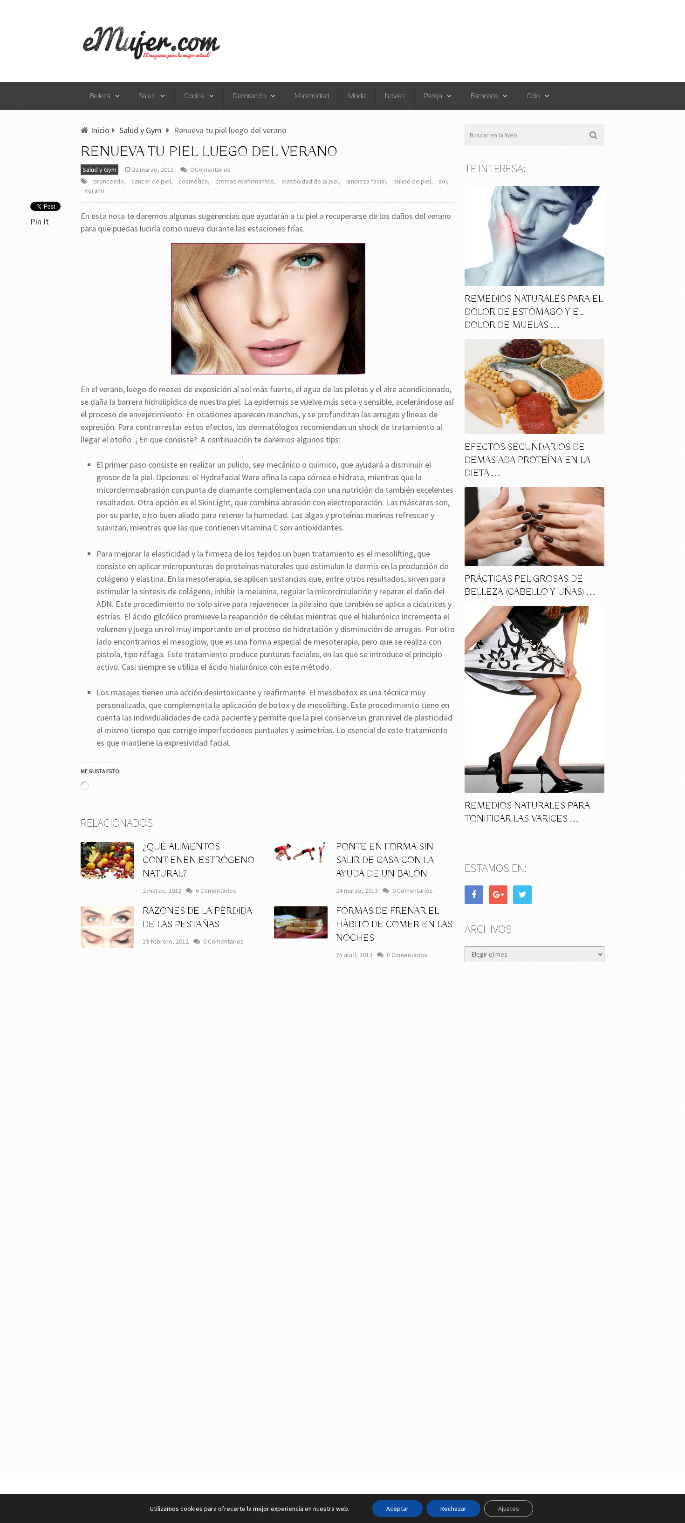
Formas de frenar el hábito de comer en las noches (394, 924)
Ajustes (508, 1508)
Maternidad (312, 96)
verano (94, 190)
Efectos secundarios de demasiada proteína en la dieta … (527, 460)
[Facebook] (474, 894)
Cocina (194, 96)
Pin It (39, 221)
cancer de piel (151, 181)
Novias (395, 96)
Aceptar (397, 1508)
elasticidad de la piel (310, 181)
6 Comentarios (216, 890)
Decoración (249, 96)
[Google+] (498, 894)
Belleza (100, 96)
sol (442, 181)
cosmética (193, 181)
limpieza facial (366, 181)
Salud (147, 96)
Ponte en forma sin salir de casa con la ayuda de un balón (385, 860)
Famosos (484, 96)
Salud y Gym (99, 169)
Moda (357, 96)
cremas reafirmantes (244, 181)
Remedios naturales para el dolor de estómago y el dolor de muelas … (534, 312)
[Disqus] (268, 1103)
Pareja (433, 96)
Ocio (533, 96)
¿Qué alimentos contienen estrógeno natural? (198, 860)
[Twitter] (522, 894)
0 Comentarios (210, 169)
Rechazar (453, 1508)
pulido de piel (412, 181)
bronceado (108, 181)
